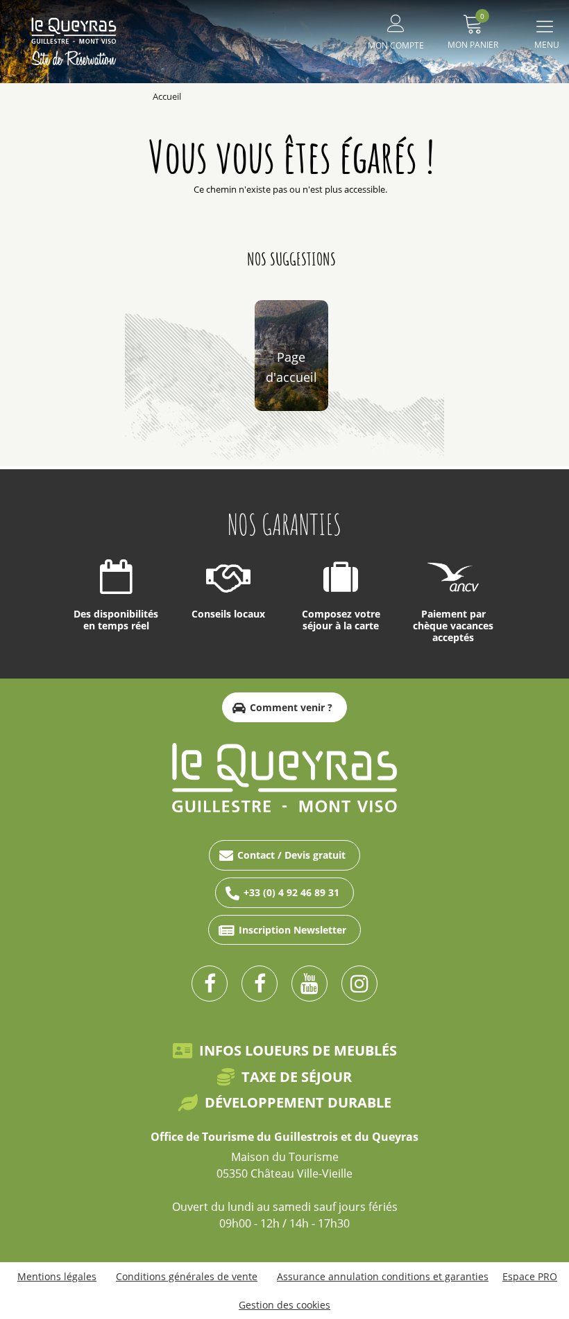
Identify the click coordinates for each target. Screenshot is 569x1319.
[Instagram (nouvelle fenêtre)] (359, 983)
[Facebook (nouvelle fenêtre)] (209, 983)
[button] (473, 29)
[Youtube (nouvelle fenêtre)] (309, 983)
